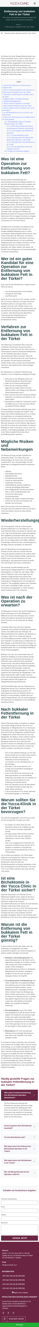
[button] (19, 1095)
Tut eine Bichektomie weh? (17, 135)
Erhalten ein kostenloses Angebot (16, 151)
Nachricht (4, 1223)
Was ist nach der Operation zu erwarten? (16, 103)
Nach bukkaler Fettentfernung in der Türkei (16, 106)
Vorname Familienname (9, 1199)
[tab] (19, 1095)
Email (3, 1207)
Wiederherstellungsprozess (11, 101)
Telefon (3, 1215)
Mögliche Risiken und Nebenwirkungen (15, 99)
